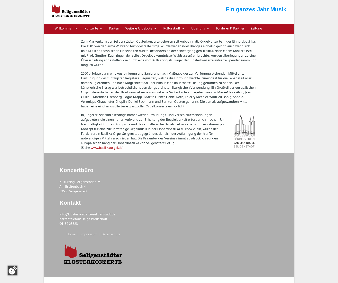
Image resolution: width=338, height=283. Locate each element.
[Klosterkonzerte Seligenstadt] (71, 11)
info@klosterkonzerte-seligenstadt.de (87, 214)
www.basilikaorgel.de (106, 148)
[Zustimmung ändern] (12, 270)
